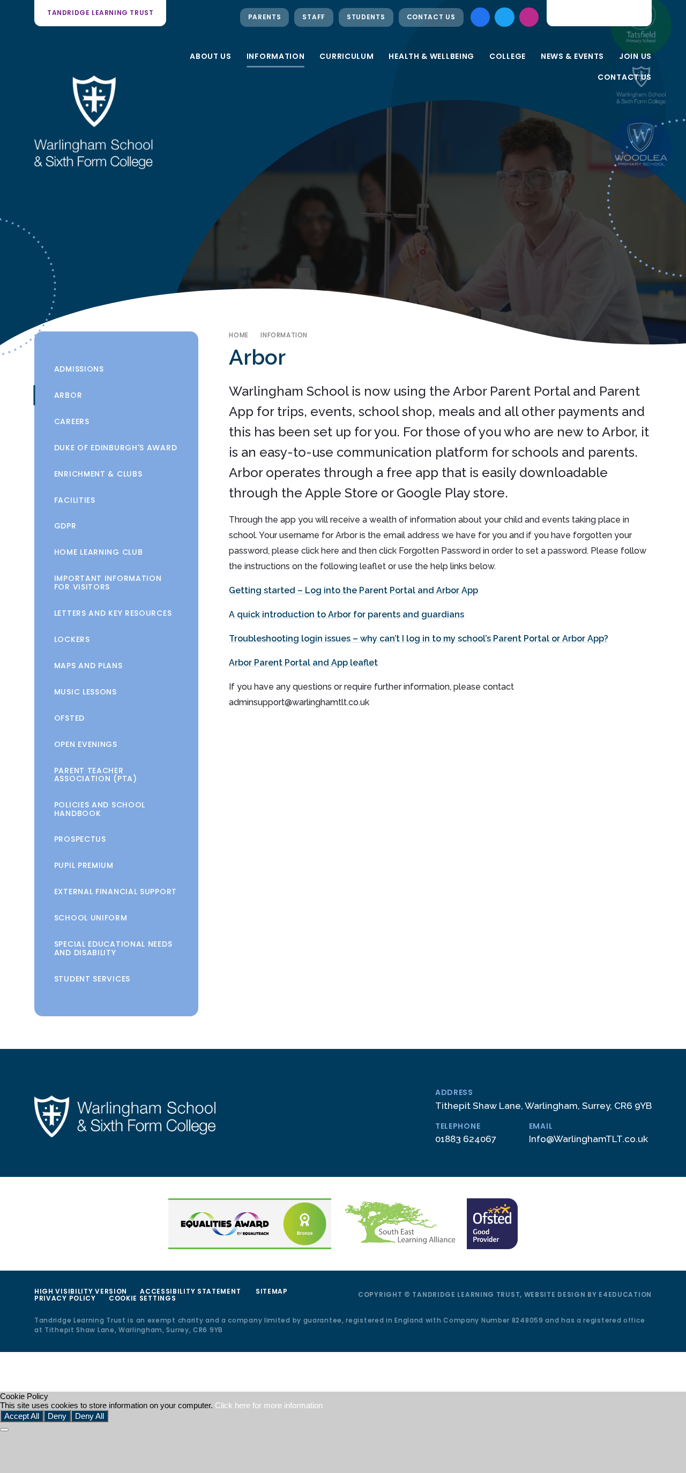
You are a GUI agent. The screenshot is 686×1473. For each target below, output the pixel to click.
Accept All (21, 1416)
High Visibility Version (80, 1291)
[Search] (636, 13)
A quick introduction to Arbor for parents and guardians (346, 614)
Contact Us (431, 16)
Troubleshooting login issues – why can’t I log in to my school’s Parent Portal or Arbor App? (418, 638)
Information (284, 334)
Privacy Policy (65, 1298)
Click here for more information (269, 1405)
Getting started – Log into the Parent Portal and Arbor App (353, 590)
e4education (625, 1294)
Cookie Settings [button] (142, 1298)
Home (238, 334)
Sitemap (272, 1291)
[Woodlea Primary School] (641, 147)
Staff (313, 16)
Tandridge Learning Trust (100, 12)
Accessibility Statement (190, 1291)
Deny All (89, 1416)
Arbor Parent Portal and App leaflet (303, 663)
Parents (264, 16)
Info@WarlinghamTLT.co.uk (588, 1139)
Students (366, 16)
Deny (57, 1416)
